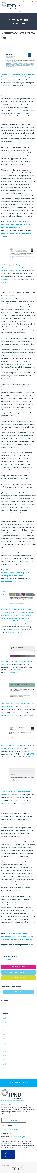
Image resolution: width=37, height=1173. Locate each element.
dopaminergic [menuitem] (7, 268)
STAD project (5, 86)
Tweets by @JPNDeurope (9, 1129)
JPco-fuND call (29, 86)
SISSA (31, 945)
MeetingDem (14, 630)
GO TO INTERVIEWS (18, 978)
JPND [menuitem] (24, 276)
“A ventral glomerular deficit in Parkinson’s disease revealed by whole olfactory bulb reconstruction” (15, 573)
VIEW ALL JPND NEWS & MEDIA (18, 1083)
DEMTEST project (20, 670)
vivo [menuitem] (5, 265)
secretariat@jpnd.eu (20, 1137)
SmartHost (14, 1167)
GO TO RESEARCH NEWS (18, 972)
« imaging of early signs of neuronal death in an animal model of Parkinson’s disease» (16, 268)
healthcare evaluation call (13, 632)
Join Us (14, 1120)
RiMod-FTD (5, 715)
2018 (17, 24)
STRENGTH (13, 715)
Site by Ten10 (21, 1167)
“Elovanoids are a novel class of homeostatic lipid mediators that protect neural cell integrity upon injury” (16, 224)
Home (13, 24)
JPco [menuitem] (32, 279)
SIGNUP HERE (18, 992)
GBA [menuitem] (5, 279)
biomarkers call (13, 673)
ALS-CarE (24, 715)
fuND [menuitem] (3, 282)
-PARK (7, 279)
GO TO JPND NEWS (18, 967)
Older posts (6, 960)
